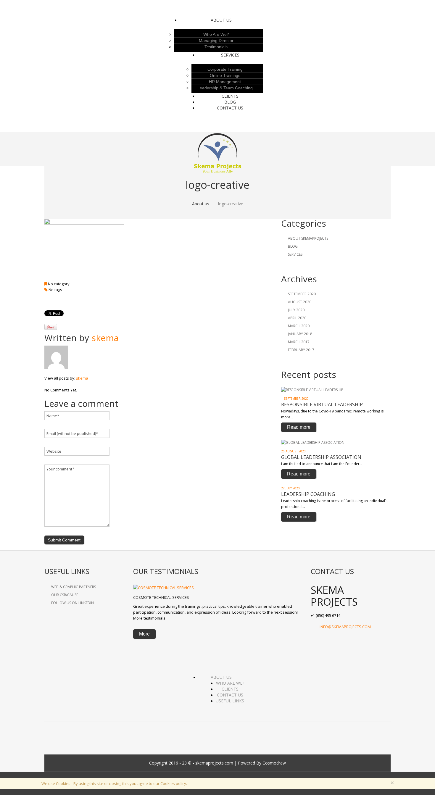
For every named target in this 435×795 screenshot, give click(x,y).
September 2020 (302, 293)
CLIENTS (230, 96)
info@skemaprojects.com (345, 626)
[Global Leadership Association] (312, 442)
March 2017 (299, 341)
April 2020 (297, 317)
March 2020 (299, 325)
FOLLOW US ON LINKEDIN (72, 602)
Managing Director (216, 40)
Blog (230, 102)
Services (230, 55)
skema (105, 338)
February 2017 (301, 349)
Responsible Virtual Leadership (322, 404)
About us (221, 20)
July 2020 (296, 309)
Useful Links (230, 701)
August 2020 (299, 301)
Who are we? (216, 34)
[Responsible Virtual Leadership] (312, 389)
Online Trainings (225, 75)
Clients (230, 689)
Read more (298, 427)
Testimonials (216, 46)
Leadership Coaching (308, 494)
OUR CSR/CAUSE (64, 594)
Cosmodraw (274, 763)
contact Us (230, 108)
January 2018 (300, 333)
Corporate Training (225, 69)
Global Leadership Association (321, 457)
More (144, 633)
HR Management (225, 81)
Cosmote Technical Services (161, 597)
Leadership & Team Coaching (225, 88)
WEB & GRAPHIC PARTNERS (73, 586)
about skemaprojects (308, 238)
